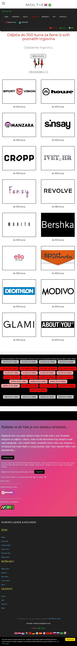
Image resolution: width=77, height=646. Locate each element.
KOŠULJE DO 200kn (38, 381)
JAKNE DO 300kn (47, 377)
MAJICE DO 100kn (29, 386)
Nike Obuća (4, 576)
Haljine (3, 537)
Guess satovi (5, 549)
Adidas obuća (5, 569)
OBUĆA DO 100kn (11, 397)
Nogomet (4, 572)
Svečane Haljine (6, 545)
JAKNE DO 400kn (65, 377)
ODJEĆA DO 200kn (29, 362)
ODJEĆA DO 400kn (66, 362)
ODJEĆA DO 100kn (10, 362)
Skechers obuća (6, 553)
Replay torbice (5, 557)
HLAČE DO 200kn (29, 373)
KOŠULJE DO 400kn (10, 386)
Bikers (3, 584)
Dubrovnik (4, 604)
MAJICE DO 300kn (67, 386)
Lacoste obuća (5, 580)
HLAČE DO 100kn (11, 373)
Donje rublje (4, 541)
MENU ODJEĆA (38, 56)
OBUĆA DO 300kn (47, 397)
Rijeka (3, 608)
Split (2, 600)
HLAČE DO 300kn (47, 373)
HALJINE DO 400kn (67, 368)
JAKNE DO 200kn (29, 377)
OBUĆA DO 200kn (29, 397)
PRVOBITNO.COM (54, 619)
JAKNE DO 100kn (11, 377)
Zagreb (3, 596)
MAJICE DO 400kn (38, 390)
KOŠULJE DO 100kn (18, 381)
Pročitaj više (8, 457)
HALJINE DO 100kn (9, 368)
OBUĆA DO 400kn (65, 397)
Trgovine (39, 472)
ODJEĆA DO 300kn (47, 362)
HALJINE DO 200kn (28, 368)
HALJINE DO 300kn (48, 368)
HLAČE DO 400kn (65, 373)
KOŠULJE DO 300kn (58, 381)
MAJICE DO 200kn (48, 386)
